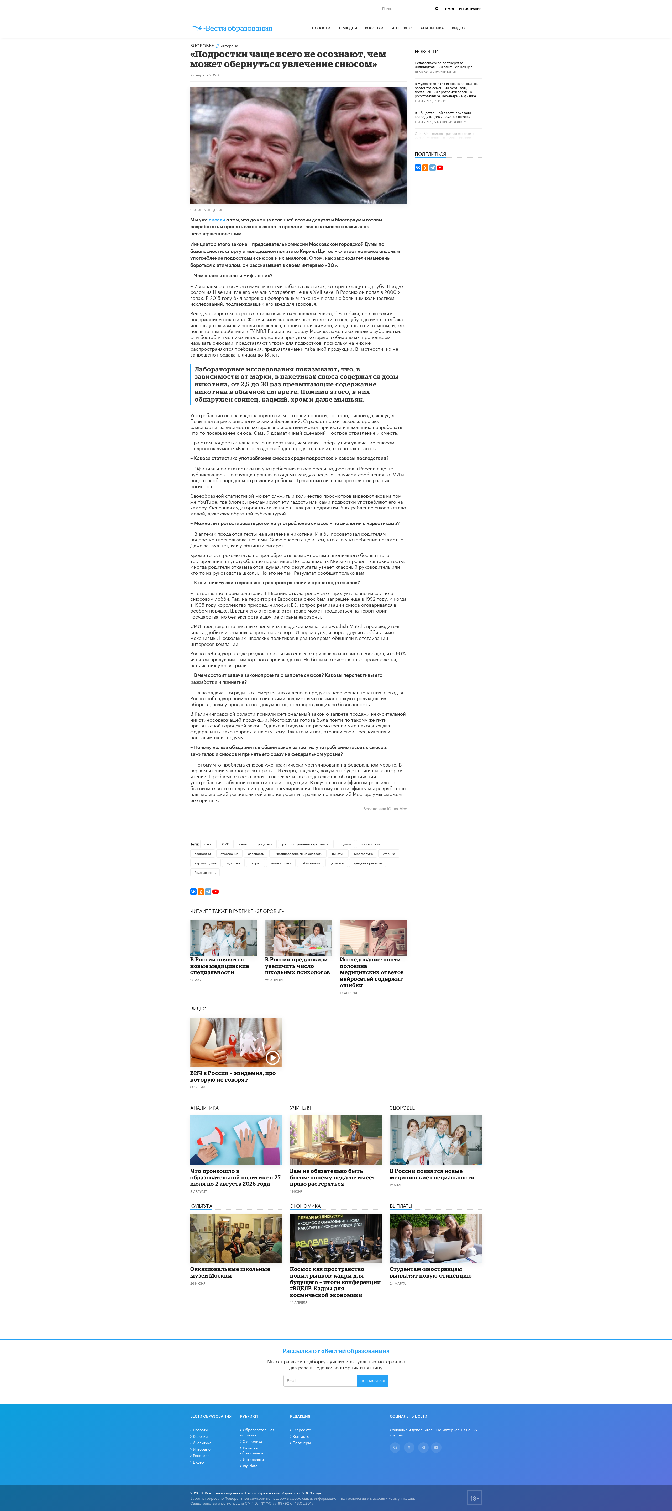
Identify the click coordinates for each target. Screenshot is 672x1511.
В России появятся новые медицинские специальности (219, 965)
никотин (338, 853)
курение (388, 853)
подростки (203, 853)
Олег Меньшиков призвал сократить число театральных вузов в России (444, 135)
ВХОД (449, 8)
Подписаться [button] (373, 1381)
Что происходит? (450, 121)
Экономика (252, 1441)
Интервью (401, 28)
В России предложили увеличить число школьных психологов (297, 965)
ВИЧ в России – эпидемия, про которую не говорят (233, 1076)
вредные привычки (367, 862)
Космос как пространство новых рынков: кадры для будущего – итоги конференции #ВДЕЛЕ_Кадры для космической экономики (335, 1282)
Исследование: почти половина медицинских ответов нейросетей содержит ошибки (372, 972)
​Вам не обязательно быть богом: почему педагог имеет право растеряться (333, 1177)
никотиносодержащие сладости (298, 853)
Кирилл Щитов (206, 862)
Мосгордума (363, 853)
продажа (344, 843)
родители (265, 843)
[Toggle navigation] (476, 28)
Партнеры (302, 1442)
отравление (229, 853)
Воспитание (446, 71)
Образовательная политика (257, 1432)
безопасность (205, 872)
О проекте (302, 1429)
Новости (321, 28)
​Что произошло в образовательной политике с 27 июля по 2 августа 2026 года (235, 1177)
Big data (250, 1465)
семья (243, 843)
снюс (208, 843)
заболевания (310, 862)
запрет (255, 862)
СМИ (225, 843)
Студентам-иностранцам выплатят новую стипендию (431, 1272)
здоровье (233, 862)
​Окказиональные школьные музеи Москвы (230, 1272)
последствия (370, 843)
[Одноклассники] (201, 891)
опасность (256, 853)
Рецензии (201, 1455)
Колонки (374, 28)
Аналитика (432, 28)
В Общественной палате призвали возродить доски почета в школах (443, 114)
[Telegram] (208, 891)
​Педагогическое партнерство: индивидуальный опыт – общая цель (444, 64)
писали (217, 219)
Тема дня (347, 28)
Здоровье (202, 44)
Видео (458, 28)
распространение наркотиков (305, 843)
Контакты (301, 1436)
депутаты (337, 862)
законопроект (280, 862)
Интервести (253, 1459)
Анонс (440, 100)
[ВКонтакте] (193, 891)
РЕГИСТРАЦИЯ (470, 8)
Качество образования (251, 1450)
